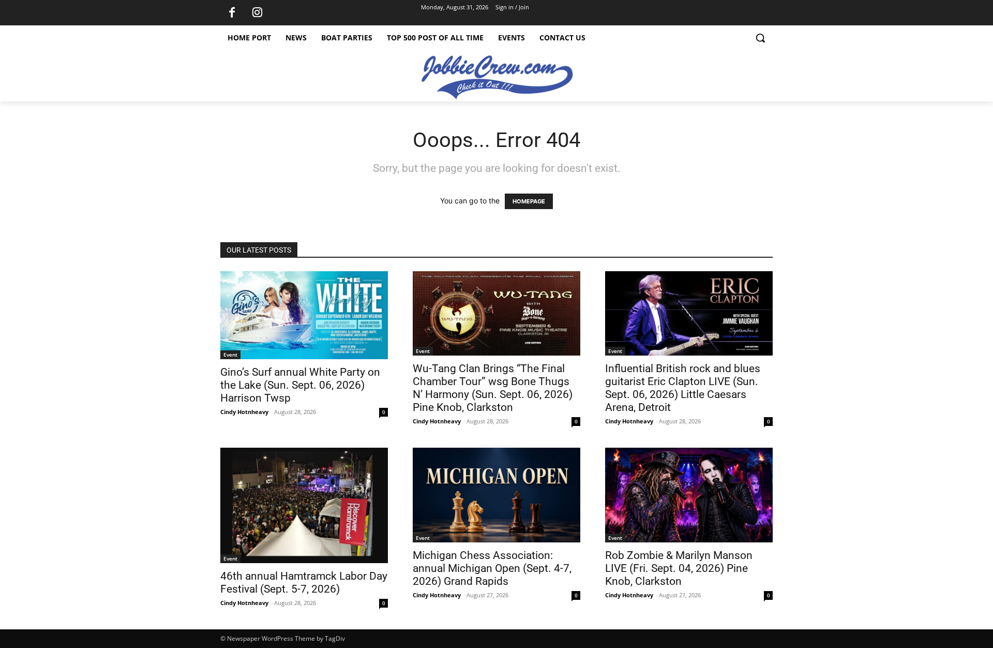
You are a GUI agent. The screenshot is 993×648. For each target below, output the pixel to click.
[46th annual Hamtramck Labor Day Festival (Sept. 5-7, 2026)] (304, 505)
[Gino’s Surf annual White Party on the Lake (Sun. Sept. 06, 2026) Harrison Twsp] (304, 315)
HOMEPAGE (529, 201)
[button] (760, 37)
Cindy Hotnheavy (244, 412)
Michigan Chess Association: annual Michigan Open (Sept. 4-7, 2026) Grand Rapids (492, 568)
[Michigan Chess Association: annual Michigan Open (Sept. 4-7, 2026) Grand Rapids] (496, 495)
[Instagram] (257, 13)
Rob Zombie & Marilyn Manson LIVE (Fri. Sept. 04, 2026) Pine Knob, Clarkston (679, 568)
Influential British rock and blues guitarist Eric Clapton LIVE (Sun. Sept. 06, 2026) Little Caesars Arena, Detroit (682, 388)
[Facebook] (231, 13)
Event (230, 354)
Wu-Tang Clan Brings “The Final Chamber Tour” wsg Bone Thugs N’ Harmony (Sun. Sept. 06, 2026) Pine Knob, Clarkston (493, 388)
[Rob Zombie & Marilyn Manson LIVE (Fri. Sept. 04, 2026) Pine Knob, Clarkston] (689, 495)
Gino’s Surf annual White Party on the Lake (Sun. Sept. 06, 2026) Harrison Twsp (300, 385)
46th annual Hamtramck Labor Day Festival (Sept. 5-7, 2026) (303, 582)
